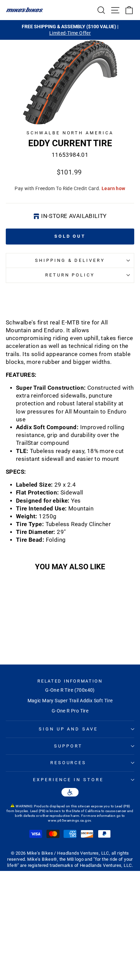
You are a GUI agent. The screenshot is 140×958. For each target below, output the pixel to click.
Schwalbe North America (70, 132)
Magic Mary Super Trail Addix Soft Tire (70, 700)
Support (68, 746)
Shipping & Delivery (70, 260)
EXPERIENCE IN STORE (68, 779)
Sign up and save (68, 729)
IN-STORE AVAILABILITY (74, 216)
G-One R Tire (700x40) (70, 690)
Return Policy (70, 275)
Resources (68, 762)
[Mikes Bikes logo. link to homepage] (24, 9)
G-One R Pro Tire (70, 710)
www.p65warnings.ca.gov (69, 820)
